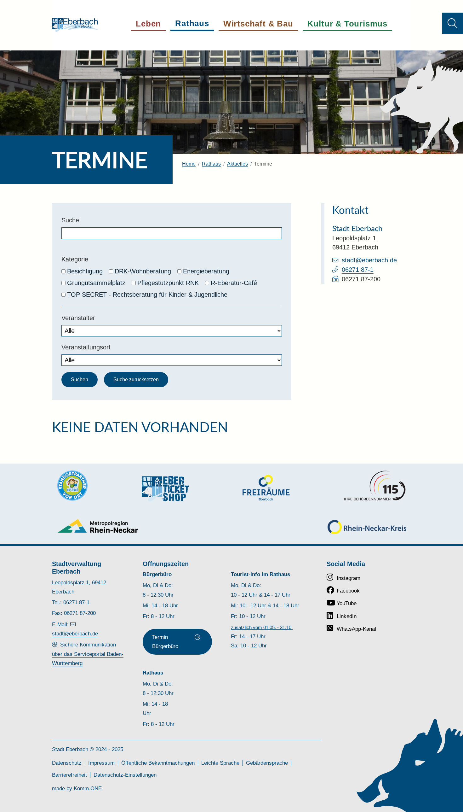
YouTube (347, 603)
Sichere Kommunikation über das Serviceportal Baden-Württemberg (87, 653)
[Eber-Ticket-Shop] (165, 488)
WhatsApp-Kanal (356, 629)
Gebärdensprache (267, 763)
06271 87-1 (358, 269)
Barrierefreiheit (69, 775)
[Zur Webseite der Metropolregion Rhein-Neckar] (98, 525)
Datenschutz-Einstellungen (125, 775)
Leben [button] (148, 23)
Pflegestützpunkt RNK (168, 282)
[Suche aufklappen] (452, 23)
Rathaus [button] (192, 23)
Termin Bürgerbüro (165, 641)
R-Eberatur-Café (234, 282)
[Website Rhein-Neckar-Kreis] (367, 527)
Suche (70, 220)
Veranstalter (78, 317)
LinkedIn (347, 616)
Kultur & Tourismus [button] (347, 23)
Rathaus (211, 163)
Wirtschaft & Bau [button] (258, 23)
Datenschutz (67, 763)
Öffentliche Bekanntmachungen (158, 763)
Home (189, 163)
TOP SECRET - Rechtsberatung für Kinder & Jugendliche (147, 294)
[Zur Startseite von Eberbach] (76, 25)
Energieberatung (206, 271)
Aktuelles (237, 163)
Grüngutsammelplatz (96, 282)
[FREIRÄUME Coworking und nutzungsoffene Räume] (266, 487)
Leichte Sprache (220, 763)
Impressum (101, 763)
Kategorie (74, 259)
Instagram (348, 578)
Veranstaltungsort (86, 347)
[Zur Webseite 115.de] (374, 485)
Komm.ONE (88, 788)
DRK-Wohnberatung (143, 271)
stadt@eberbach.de (369, 260)
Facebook (348, 590)
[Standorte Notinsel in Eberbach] (72, 485)
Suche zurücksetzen (136, 379)
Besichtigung (85, 271)
